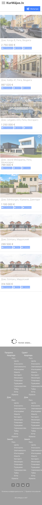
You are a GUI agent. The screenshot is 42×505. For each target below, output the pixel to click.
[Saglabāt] (39, 17)
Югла (16, 392)
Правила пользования (32, 491)
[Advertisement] (21, 315)
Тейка (16, 389)
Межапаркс (18, 378)
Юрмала (15, 394)
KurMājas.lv (15, 3)
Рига (13, 358)
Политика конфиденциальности (12, 491)
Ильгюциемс (19, 369)
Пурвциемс (18, 383)
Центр (16, 361)
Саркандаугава (20, 386)
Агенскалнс (18, 364)
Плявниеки (18, 381)
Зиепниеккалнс (20, 367)
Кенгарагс (18, 375)
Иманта (17, 372)
